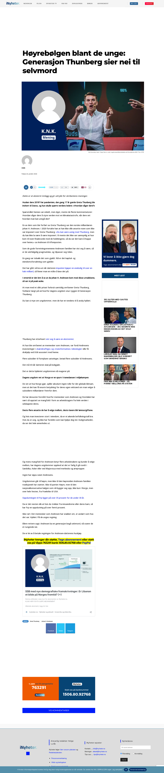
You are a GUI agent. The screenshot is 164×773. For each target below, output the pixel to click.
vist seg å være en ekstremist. (60, 339)
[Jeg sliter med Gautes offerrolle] (120, 290)
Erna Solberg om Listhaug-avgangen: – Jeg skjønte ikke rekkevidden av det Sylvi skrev (119, 328)
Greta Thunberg (34, 621)
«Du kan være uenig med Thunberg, (72, 232)
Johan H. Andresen (47, 621)
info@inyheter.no (99, 748)
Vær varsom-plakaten (68, 749)
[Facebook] (28, 753)
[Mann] (31, 187)
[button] (158, 3)
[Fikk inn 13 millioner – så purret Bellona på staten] (120, 372)
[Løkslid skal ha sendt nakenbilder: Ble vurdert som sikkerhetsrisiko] (120, 345)
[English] (85, 187)
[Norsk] (82, 187)
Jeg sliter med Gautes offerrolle (116, 300)
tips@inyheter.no (100, 754)
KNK (23, 168)
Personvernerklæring (59, 758)
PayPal (86, 542)
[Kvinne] (34, 187)
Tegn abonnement (69, 539)
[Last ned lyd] (89, 187)
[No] (161, 770)
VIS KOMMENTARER (59, 710)
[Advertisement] (82, 27)
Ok (126, 769)
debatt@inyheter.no (100, 751)
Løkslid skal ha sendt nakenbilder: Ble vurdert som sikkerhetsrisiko (118, 356)
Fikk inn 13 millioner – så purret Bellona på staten (118, 382)
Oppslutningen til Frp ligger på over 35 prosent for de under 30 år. (53, 497)
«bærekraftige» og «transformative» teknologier (59, 349)
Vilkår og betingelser (58, 762)
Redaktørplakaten (55, 752)
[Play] (26, 187)
